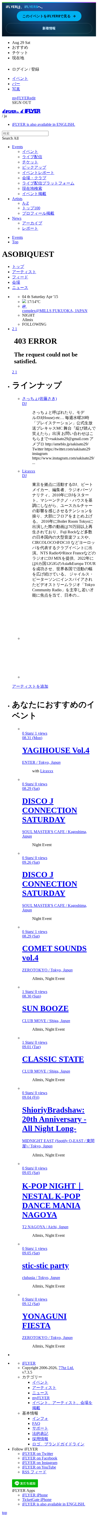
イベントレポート (38, 172)
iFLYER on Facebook (39, 1458)
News (16, 218)
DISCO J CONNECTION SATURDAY (49, 810)
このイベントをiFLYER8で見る (49, 16)
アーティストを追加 (30, 686)
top (4, 1512)
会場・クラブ (34, 178)
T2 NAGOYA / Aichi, (45, 1227)
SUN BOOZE (45, 1008)
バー (16, 84)
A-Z (25, 203)
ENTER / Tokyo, (41, 762)
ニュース (20, 287)
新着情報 (49, 28)
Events (17, 147)
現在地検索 (32, 188)
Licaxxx (46, 771)
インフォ (40, 1418)
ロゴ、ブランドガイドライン (58, 1444)
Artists (17, 199)
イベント (20, 78)
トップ (18, 266)
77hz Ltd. (66, 1368)
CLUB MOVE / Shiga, (46, 1021)
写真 (16, 89)
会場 (16, 282)
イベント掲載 (34, 194)
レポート (30, 228)
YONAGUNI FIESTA (44, 1321)
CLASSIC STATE (53, 1059)
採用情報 (40, 1439)
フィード (20, 277)
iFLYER (29, 1363)
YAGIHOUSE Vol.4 (55, 750)
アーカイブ (32, 223)
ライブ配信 (32, 157)
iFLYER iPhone (35, 1495)
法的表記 (40, 1433)
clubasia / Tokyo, (41, 1277)
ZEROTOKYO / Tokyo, (47, 970)
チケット (30, 162)
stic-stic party (45, 1265)
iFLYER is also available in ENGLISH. (43, 124)
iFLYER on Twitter (37, 1453)
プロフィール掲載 (38, 213)
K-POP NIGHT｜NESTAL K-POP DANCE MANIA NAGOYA (52, 1200)
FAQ (36, 1423)
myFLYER (21, 98)
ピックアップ (34, 167)
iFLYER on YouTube (39, 1467)
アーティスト (24, 272)
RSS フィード (34, 1472)
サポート (40, 1428)
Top (15, 242)
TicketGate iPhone (37, 1499)
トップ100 (31, 208)
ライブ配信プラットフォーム (48, 183)
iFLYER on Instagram (39, 1463)
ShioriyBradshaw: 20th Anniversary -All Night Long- (54, 1119)
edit (32, 98)
